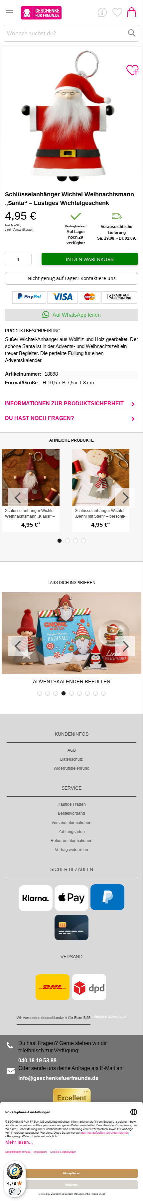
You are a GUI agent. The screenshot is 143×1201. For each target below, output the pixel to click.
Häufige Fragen (72, 804)
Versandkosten (23, 229)
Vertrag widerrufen (71, 849)
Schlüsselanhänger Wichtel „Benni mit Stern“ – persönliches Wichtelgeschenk (100, 516)
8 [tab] (95, 693)
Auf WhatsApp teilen (77, 315)
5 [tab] (71, 693)
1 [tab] (59, 540)
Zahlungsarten (72, 831)
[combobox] (72, 33)
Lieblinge (117, 14)
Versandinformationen (71, 822)
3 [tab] (75, 540)
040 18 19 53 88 (37, 1060)
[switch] (15, 1191)
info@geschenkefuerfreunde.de (58, 1078)
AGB (72, 750)
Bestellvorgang (71, 813)
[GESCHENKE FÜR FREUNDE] (41, 13)
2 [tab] (67, 540)
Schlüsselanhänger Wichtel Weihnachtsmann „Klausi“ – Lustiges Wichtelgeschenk (30, 516)
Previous (18, 498)
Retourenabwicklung (109, 1016)
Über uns (102, 14)
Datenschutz (71, 759)
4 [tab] (83, 540)
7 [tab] (87, 693)
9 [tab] (103, 693)
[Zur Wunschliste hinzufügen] (132, 70)
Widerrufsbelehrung (71, 768)
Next (125, 498)
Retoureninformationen (71, 840)
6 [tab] (79, 693)
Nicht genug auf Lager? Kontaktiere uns (72, 278)
